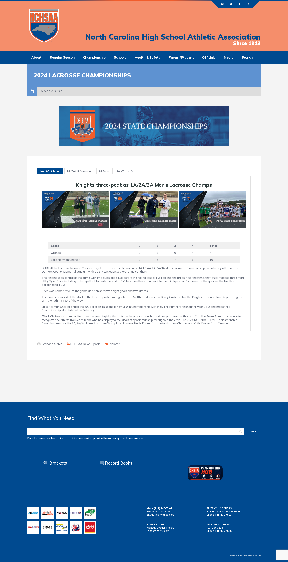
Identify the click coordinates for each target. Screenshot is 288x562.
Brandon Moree (52, 344)
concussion (85, 438)
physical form (102, 438)
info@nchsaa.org (164, 514)
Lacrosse (114, 344)
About (37, 57)
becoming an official (64, 438)
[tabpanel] (144, 253)
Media (229, 57)
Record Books (118, 463)
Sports (96, 344)
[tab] (50, 171)
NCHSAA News (80, 344)
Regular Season (62, 57)
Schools (120, 57)
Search (247, 57)
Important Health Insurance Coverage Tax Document (245, 555)
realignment (119, 438)
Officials (209, 57)
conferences (136, 438)
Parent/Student (181, 57)
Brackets (57, 463)
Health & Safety (147, 57)
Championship (94, 57)
